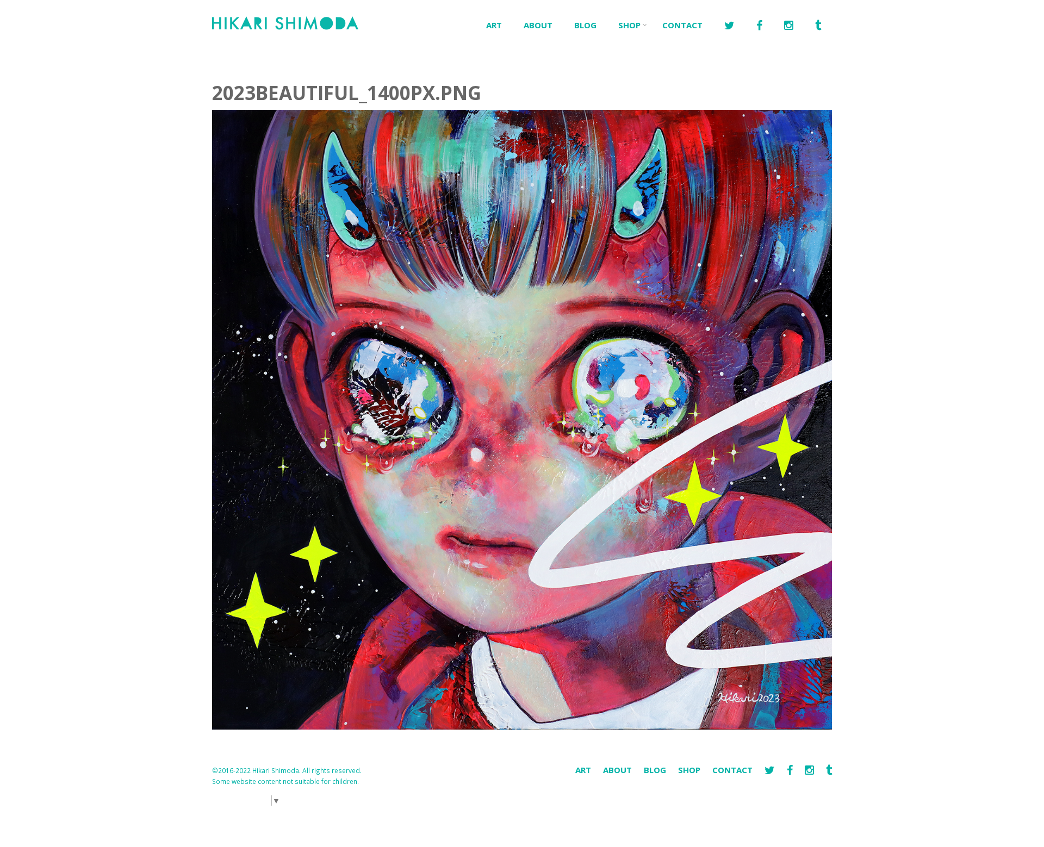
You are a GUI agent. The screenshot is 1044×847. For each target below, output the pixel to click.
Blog (585, 25)
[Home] (285, 22)
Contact (682, 25)
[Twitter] (729, 25)
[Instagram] (809, 770)
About (538, 25)
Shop (629, 25)
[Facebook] (759, 25)
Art (494, 25)
